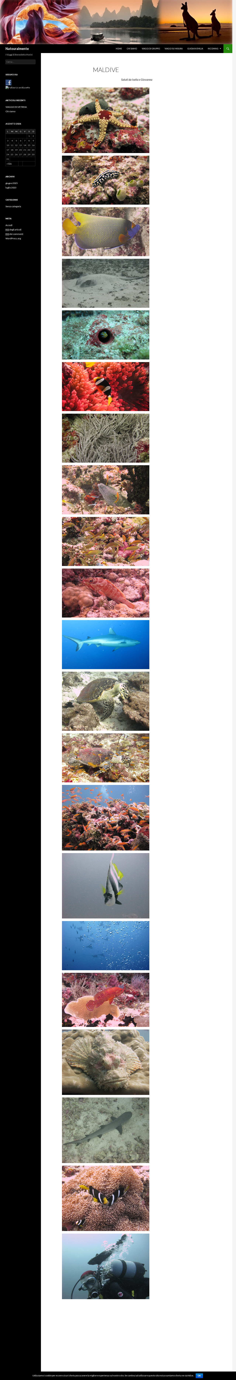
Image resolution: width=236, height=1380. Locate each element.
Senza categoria (13, 206)
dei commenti (14, 234)
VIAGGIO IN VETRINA (16, 107)
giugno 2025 (12, 183)
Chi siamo (132, 48)
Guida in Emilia (195, 48)
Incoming (213, 48)
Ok (199, 1375)
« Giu (9, 163)
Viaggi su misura (174, 48)
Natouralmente (17, 49)
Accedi (9, 225)
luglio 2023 (11, 187)
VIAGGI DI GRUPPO (151, 48)
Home (119, 48)
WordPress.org (13, 238)
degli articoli (13, 229)
